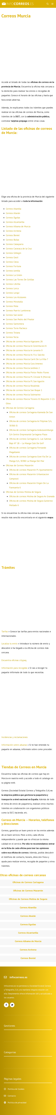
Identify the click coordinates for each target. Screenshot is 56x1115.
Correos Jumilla (13, 270)
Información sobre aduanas (14, 744)
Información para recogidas (14, 668)
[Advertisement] (28, 51)
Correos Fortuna (13, 266)
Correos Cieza (12, 261)
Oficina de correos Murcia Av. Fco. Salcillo (25, 354)
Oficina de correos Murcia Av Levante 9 (24, 350)
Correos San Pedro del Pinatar (20, 319)
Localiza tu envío (9, 643)
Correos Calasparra (14, 244)
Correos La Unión (14, 275)
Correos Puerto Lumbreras (18, 310)
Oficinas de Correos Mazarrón (19, 465)
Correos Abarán (13, 213)
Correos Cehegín (13, 253)
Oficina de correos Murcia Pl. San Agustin (25, 381)
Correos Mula (12, 306)
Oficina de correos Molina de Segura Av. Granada (31, 496)
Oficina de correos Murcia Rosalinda (22, 385)
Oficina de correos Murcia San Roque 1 (24, 390)
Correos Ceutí (12, 257)
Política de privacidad (17, 1102)
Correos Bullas (12, 239)
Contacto (12, 1095)
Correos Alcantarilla (15, 222)
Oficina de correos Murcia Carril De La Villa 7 (27, 359)
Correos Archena (13, 230)
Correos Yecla (12, 337)
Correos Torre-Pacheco (16, 328)
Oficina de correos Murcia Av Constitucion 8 (26, 346)
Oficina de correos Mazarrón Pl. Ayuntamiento (30, 469)
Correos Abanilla (13, 208)
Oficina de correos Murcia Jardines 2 (23, 368)
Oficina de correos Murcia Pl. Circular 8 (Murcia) (28, 376)
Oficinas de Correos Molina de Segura (23, 492)
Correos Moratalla (14, 301)
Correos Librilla (13, 284)
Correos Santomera (15, 323)
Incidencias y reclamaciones (14, 737)
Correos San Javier (14, 315)
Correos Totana (13, 332)
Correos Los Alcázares (16, 297)
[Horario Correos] (18, 4)
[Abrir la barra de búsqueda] (47, 4)
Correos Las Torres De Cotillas (20, 279)
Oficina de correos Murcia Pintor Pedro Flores (27, 372)
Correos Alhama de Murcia (18, 226)
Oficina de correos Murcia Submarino (23, 394)
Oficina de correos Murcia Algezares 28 (24, 341)
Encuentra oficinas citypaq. (14, 660)
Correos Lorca (12, 288)
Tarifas (4, 631)
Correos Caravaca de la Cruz (19, 248)
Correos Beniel (13, 235)
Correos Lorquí (12, 292)
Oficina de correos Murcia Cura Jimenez (24, 363)
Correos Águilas (13, 217)
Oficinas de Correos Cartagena (20, 407)
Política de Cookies (16, 1089)
